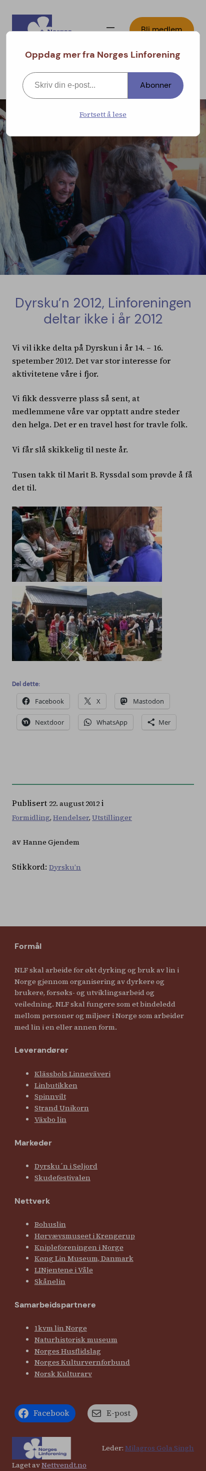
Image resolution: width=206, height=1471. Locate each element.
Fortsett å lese (103, 114)
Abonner (156, 85)
